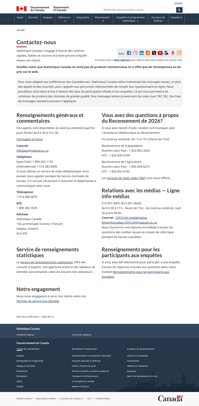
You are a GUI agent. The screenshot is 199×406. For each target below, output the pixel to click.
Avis (89, 398)
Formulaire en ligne (29, 139)
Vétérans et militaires (137, 366)
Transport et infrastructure (85, 376)
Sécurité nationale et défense (86, 360)
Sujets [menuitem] (20, 17)
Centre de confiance (81, 334)
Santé (19, 381)
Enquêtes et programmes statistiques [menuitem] (130, 19)
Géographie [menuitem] (82, 17)
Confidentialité (102, 398)
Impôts (19, 386)
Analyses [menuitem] (48, 17)
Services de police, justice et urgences (90, 371)
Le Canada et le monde (83, 381)
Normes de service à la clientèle (37, 301)
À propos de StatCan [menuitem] (158, 19)
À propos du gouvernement (140, 348)
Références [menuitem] (64, 17)
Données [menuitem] (33, 17)
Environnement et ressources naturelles (91, 355)
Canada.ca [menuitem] (176, 17)
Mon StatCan (122, 60)
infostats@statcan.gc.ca (32, 151)
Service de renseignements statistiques (46, 262)
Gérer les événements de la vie (142, 376)
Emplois (20, 355)
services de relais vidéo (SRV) (126, 178)
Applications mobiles (46, 398)
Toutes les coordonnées (28, 348)
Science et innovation (137, 355)
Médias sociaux (23, 398)
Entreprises (22, 371)
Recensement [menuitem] (102, 17)
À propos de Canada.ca (71, 398)
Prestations (21, 376)
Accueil (20, 29)
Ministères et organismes (84, 348)
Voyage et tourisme (25, 366)
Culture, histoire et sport (84, 366)
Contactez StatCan (25, 334)
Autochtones (133, 360)
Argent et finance (80, 386)
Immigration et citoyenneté (29, 360)
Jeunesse (131, 371)
